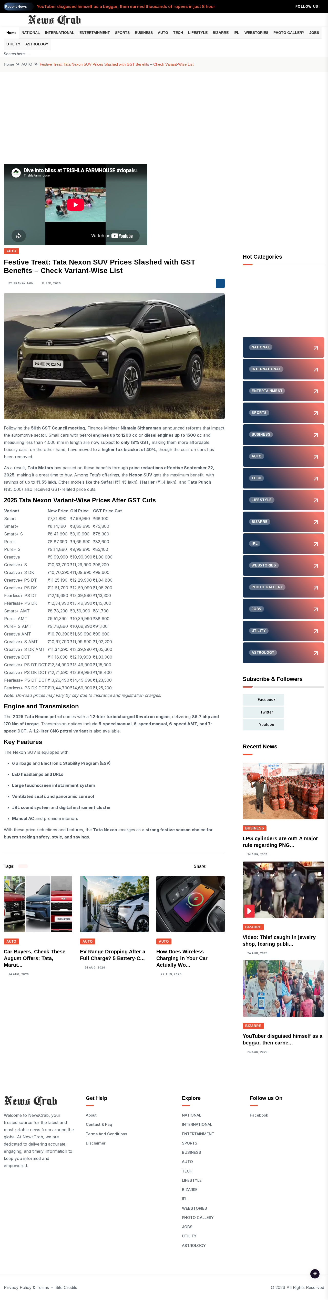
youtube (266, 724)
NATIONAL (31, 33)
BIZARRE (221, 33)
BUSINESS (144, 33)
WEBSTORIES (256, 33)
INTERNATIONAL (59, 33)
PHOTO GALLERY (288, 33)
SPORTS (122, 33)
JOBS (314, 33)
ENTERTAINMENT (94, 33)
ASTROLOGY (36, 44)
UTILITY (13, 44)
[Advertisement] (164, 110)
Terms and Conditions (106, 1133)
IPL (236, 33)
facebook (266, 699)
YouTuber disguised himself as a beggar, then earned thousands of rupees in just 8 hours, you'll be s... (140, 2)
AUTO (163, 33)
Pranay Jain (24, 283)
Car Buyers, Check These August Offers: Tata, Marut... (34, 958)
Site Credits (66, 1287)
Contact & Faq (99, 1124)
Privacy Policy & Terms (26, 1287)
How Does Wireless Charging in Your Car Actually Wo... (182, 958)
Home (11, 33)
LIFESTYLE (198, 33)
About (91, 1115)
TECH (178, 33)
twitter (266, 712)
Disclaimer (96, 1143)
